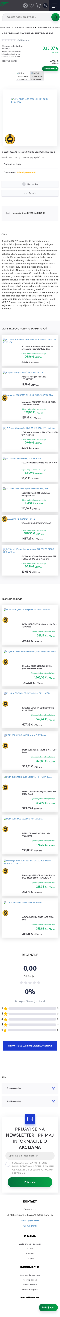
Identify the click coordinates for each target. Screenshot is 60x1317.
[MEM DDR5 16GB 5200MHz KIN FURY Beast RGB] (31, 118)
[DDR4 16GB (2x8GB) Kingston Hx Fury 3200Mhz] (29, 625)
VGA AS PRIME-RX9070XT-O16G (38, 532)
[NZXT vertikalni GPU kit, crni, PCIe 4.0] (24, 466)
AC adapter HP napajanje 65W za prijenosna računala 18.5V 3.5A (39, 349)
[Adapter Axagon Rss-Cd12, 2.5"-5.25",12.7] (25, 374)
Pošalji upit (48, 1307)
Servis (30, 1263)
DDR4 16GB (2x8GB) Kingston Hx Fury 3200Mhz (38, 636)
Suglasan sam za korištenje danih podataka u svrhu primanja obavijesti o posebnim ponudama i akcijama (33, 1181)
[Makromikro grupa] (5, 5)
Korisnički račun (44, 5)
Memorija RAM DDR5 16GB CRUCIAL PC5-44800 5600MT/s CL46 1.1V (38, 889)
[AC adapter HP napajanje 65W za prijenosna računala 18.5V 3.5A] (30, 342)
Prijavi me (30, 1195)
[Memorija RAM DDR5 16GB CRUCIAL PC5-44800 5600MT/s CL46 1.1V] (30, 878)
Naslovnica (6, 27)
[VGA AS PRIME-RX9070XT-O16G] (21, 528)
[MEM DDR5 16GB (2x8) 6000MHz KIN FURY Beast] (30, 794)
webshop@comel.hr (30, 1233)
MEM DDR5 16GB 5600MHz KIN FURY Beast (38, 762)
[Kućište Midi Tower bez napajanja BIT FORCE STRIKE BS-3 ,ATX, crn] (30, 560)
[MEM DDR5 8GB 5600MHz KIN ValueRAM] (26, 836)
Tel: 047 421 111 (30, 1239)
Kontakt (30, 1268)
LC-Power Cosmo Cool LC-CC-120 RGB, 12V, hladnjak (40, 440)
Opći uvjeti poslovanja (30, 1291)
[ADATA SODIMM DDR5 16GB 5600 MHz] (25, 921)
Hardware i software (26, 27)
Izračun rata (50, 69)
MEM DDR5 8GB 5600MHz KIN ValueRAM (38, 847)
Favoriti (30, 5)
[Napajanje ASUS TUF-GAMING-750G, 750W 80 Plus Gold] (30, 399)
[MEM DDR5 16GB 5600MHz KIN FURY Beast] (27, 752)
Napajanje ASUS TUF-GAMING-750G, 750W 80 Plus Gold (38, 406)
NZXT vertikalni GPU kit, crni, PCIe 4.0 (39, 472)
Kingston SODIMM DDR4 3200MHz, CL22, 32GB (35, 720)
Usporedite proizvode (23, 5)
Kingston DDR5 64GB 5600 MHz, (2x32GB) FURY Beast (39, 678)
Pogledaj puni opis (13, 164)
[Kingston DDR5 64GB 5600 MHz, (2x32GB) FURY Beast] (30, 668)
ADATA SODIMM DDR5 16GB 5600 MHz (40, 931)
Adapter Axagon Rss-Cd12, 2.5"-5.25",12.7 (35, 380)
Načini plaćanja (30, 1296)
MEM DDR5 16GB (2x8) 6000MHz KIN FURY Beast (39, 805)
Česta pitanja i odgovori (30, 1257)
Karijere (30, 1274)
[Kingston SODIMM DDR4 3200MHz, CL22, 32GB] (29, 710)
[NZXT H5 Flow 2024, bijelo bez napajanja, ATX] (28, 497)
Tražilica (55, 17)
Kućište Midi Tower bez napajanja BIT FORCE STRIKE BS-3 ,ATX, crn (39, 568)
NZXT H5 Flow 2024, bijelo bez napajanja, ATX (37, 502)
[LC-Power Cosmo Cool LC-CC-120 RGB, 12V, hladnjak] (30, 433)
